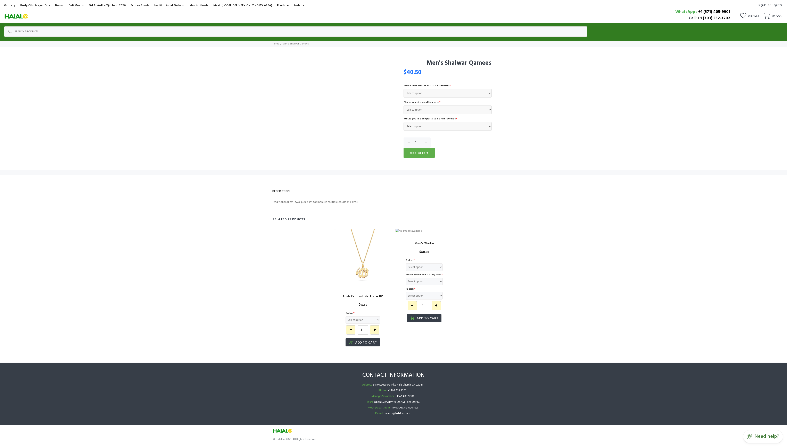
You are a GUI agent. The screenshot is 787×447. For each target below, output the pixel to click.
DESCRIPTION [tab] (281, 191)
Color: (350, 313)
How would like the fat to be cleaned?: (428, 86)
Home (276, 44)
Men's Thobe (424, 243)
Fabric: (410, 289)
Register (777, 5)
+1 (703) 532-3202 (714, 18)
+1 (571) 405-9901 (714, 12)
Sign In (762, 5)
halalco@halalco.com (397, 413)
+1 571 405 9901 (404, 396)
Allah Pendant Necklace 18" (362, 296)
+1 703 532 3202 (397, 390)
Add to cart (419, 153)
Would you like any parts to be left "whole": (430, 119)
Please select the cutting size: (422, 102)
